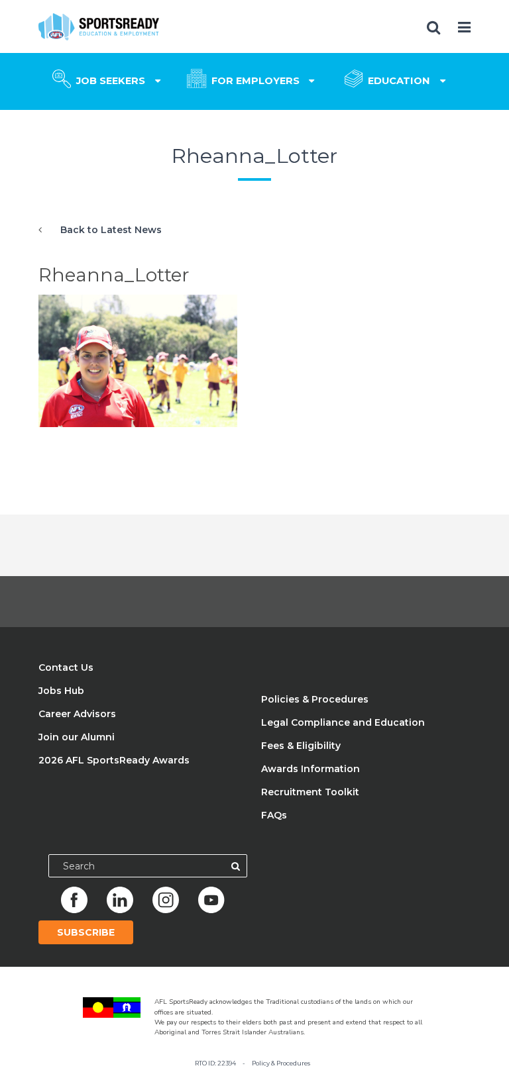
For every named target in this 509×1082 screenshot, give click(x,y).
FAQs (274, 815)
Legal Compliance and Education (343, 722)
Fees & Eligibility (301, 746)
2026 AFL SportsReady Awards (114, 760)
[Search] (235, 865)
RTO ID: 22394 (215, 1063)
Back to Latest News (111, 230)
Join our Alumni (76, 737)
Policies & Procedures (314, 699)
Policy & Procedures (281, 1063)
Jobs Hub (61, 691)
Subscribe (86, 932)
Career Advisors (77, 714)
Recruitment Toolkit (310, 792)
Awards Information (310, 769)
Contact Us (65, 667)
